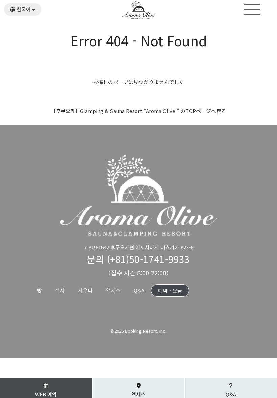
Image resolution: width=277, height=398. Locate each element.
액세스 (113, 290)
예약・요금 (170, 290)
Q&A (139, 290)
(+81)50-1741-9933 (148, 259)
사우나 (85, 290)
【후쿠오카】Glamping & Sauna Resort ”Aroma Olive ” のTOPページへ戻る (138, 110)
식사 (60, 290)
